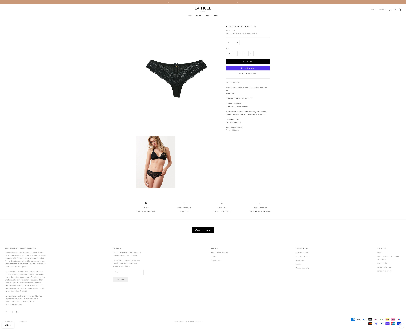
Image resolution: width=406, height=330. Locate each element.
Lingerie (198, 16)
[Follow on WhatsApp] (17, 312)
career (213, 257)
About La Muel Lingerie (219, 253)
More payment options (247, 74)
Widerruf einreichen (203, 230)
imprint (380, 253)
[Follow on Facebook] (6, 312)
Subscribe (120, 279)
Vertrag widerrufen (302, 268)
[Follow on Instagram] (12, 312)
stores (216, 16)
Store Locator (216, 260)
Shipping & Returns (303, 257)
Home (189, 16)
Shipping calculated (242, 33)
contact (298, 264)
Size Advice (300, 260)
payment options (302, 253)
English (381, 9)
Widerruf (8, 325)
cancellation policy (384, 271)
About (207, 16)
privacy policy (382, 263)
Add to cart (248, 62)
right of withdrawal (384, 267)
